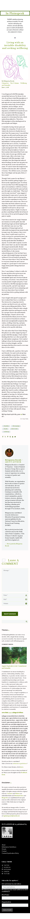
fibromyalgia (16, 426)
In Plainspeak (15, 13)
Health (5, 429)
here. (22, 767)
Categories (5, 83)
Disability (6, 426)
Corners (9, 794)
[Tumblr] (10, 436)
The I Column (14, 83)
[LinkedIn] (12, 436)
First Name (5, 895)
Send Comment (10, 614)
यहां (21, 415)
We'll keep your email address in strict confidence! (15, 890)
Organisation (6, 902)
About (3, 845)
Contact (4, 851)
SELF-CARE (14, 429)
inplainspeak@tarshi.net (11, 816)
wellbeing (6, 431)
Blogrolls (5, 798)
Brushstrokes (18, 796)
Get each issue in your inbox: (11, 884)
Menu (15, 38)
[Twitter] (5, 436)
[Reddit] (15, 436)
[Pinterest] (7, 436)
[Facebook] (3, 436)
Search (26, 621)
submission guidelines (20, 763)
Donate (4, 849)
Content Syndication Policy (10, 853)
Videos (17, 794)
